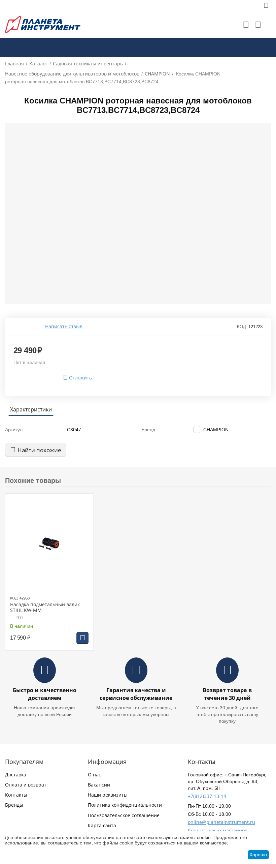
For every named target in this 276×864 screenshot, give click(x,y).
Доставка (15, 774)
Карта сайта (102, 825)
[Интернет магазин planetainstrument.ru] (42, 24)
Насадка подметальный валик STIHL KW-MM (45, 607)
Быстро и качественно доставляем (44, 694)
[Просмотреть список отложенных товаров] (246, 24)
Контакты (16, 795)
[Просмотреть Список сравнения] (258, 24)
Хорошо (258, 854)
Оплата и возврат (25, 784)
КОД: (242, 326)
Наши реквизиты (108, 795)
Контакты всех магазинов (217, 830)
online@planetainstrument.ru (221, 822)
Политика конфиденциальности (125, 805)
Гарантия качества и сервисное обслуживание (136, 694)
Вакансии (99, 784)
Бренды (14, 805)
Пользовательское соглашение (124, 815)
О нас (94, 774)
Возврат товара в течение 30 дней (227, 694)
